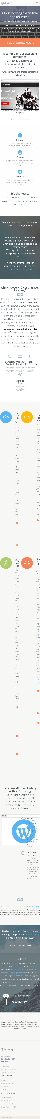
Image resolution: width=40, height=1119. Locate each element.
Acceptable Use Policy (8, 1104)
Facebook (4, 1086)
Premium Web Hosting (8, 1069)
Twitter (3, 1089)
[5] (20, 119)
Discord (4, 1080)
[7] (24, 119)
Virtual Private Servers (8, 1072)
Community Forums (7, 1083)
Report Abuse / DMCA (8, 1107)
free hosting (33, 828)
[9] (28, 119)
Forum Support (19, 1002)
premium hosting (33, 907)
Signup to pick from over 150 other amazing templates (20, 111)
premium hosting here (20, 269)
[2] (13, 119)
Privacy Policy (6, 1101)
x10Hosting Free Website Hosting (7, 1050)
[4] (18, 119)
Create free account (20, 945)
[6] (22, 119)
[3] (15, 119)
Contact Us (5, 1066)
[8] (26, 119)
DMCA (22, 1028)
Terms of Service (6, 1097)
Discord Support (23, 996)
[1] (11, 119)
